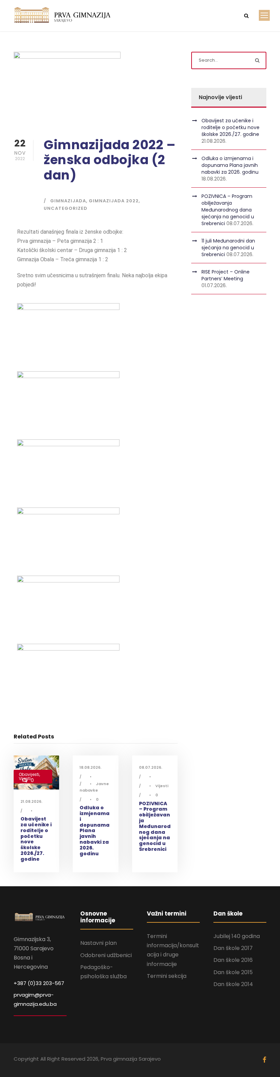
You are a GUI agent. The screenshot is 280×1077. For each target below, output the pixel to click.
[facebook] (264, 1060)
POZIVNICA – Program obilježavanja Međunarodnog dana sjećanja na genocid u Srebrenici (155, 826)
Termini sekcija (166, 976)
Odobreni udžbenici (106, 955)
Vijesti (161, 786)
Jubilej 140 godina (236, 936)
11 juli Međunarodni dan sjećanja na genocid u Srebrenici (228, 247)
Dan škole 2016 (233, 960)
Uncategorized (65, 208)
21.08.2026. (31, 801)
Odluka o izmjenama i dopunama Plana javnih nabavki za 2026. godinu (95, 830)
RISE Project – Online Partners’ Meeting (225, 275)
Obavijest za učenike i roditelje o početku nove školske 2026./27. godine (36, 838)
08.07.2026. (150, 767)
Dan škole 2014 (233, 984)
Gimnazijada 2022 (114, 201)
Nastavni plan (98, 943)
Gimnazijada (68, 201)
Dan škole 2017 (233, 948)
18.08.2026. (90, 767)
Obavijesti (29, 774)
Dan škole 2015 (233, 972)
